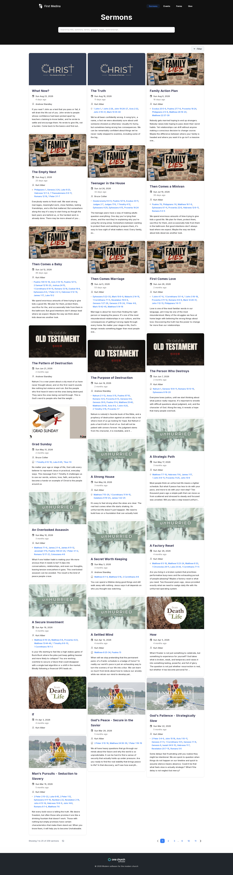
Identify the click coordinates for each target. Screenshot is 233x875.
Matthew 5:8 (57, 640)
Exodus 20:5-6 (159, 108)
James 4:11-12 (67, 547)
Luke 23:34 (175, 567)
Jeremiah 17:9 (40, 551)
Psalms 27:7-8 (174, 108)
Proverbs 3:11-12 (159, 300)
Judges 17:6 (110, 204)
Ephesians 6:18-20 (162, 392)
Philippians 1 (40, 189)
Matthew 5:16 (115, 577)
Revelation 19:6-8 (119, 300)
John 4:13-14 (40, 803)
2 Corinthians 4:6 (131, 577)
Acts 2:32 (133, 108)
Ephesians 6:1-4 (159, 207)
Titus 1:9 (67, 462)
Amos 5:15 (111, 395)
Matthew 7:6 (54, 806)
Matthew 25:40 (126, 402)
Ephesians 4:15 (116, 207)
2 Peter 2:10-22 (41, 796)
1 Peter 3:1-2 (72, 551)
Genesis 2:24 (53, 189)
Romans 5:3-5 (158, 211)
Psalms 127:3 (70, 282)
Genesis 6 (156, 745)
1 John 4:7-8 (158, 296)
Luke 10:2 (49, 295)
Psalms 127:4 (119, 201)
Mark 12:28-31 (190, 300)
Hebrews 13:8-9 (54, 803)
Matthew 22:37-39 (161, 115)
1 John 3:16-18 (191, 296)
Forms (179, 6)
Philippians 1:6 (170, 204)
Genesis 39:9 (99, 402)
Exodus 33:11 (132, 201)
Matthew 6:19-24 (42, 640)
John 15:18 (170, 738)
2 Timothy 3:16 (99, 409)
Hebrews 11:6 (174, 474)
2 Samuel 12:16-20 (42, 285)
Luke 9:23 (65, 189)
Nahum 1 (157, 389)
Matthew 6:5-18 (159, 563)
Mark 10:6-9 (117, 296)
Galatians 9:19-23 (102, 498)
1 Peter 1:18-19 (135, 743)
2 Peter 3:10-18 (101, 743)
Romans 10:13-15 (186, 389)
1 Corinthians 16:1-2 (43, 646)
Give (190, 6)
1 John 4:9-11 (158, 478)
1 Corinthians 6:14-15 (43, 289)
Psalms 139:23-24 (57, 551)
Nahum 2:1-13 (99, 395)
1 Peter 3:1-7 (54, 196)
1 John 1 (97, 108)
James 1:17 (39, 295)
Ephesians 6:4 (40, 292)
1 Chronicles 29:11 (160, 567)
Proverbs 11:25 (173, 478)
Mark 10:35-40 (114, 112)
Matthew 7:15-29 (101, 494)
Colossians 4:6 (58, 554)
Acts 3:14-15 (57, 282)
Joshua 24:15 (58, 285)
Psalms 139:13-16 (42, 282)
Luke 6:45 (57, 462)
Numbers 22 (58, 800)
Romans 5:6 (176, 748)
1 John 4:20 (122, 405)
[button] (162, 841)
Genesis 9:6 (126, 399)
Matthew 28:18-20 (178, 112)
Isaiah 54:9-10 (169, 745)
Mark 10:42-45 (100, 306)
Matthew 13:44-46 (42, 643)
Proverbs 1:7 (113, 409)
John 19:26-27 (121, 108)
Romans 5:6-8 (175, 300)
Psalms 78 (157, 204)
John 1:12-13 (157, 303)
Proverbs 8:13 (112, 399)
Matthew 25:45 (100, 405)
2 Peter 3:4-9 (158, 738)
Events (166, 6)
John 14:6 (68, 803)
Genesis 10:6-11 (169, 389)
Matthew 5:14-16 (115, 306)
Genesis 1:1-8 (190, 742)
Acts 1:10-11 (181, 738)
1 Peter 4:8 (131, 303)
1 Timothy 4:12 (123, 204)
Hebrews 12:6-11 (191, 207)
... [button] (178, 841)
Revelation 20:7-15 (160, 748)
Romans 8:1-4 (40, 806)
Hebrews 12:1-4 (41, 193)
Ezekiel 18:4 (74, 289)
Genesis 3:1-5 (158, 742)
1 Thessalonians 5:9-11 (61, 193)
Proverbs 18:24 (131, 207)
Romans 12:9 (99, 399)
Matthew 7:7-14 (159, 474)
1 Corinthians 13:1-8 (174, 296)
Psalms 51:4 (112, 402)
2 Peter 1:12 (65, 796)
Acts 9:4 (112, 405)
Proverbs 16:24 (189, 108)
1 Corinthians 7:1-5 (101, 300)
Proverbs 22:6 (175, 207)
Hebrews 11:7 (183, 745)
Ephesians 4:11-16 (42, 800)
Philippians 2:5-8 (160, 112)
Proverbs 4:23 (71, 640)
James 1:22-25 (118, 498)
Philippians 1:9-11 (173, 303)
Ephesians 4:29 (100, 207)
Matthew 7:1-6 (40, 547)
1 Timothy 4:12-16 (44, 462)
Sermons (153, 6)
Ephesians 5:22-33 (102, 296)
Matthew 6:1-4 (101, 577)
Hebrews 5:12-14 (69, 292)
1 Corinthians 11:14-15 (121, 494)
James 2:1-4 (54, 547)
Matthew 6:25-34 (102, 652)
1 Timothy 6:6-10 (60, 643)
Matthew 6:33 (191, 563)
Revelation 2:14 (72, 800)
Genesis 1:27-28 (100, 303)
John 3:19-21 (100, 112)
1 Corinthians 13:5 (174, 742)
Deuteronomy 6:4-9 (102, 201)
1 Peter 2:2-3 (54, 292)
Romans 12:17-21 (42, 554)
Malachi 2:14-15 (132, 296)
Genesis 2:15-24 (117, 303)
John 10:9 (185, 478)
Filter (199, 49)
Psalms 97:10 (124, 395)
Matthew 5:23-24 (176, 563)
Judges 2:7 (98, 204)
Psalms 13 (116, 652)
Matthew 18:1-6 (185, 204)
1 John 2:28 (107, 108)
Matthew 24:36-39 (118, 743)
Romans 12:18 (40, 196)
